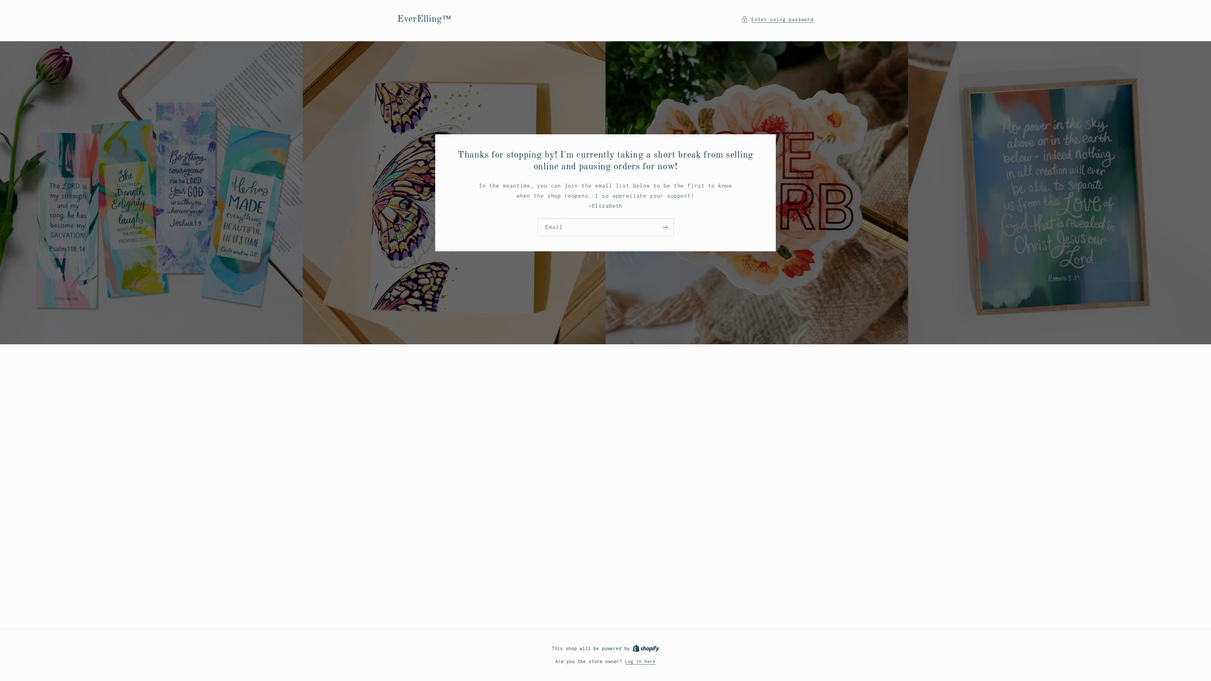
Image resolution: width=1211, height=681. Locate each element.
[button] (777, 19)
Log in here (640, 661)
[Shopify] (646, 648)
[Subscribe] (665, 227)
